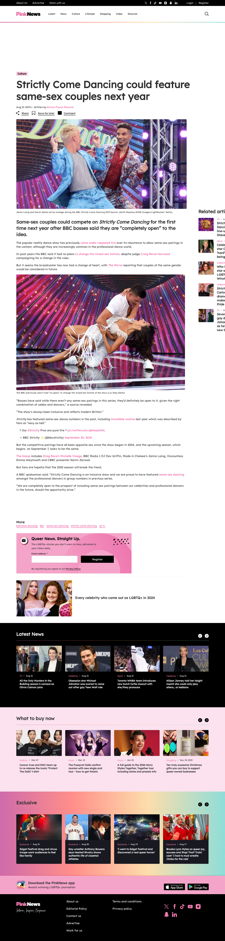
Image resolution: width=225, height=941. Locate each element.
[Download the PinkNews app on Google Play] (198, 887)
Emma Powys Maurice (60, 107)
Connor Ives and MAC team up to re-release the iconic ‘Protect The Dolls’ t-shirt (38, 768)
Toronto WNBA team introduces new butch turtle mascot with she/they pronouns (136, 684)
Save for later (46, 113)
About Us (21, 2)
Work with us (57, 2)
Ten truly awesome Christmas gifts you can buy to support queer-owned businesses (184, 768)
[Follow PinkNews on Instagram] (198, 907)
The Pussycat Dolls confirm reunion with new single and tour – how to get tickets (85, 768)
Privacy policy (122, 908)
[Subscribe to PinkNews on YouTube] (190, 907)
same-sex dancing (171, 474)
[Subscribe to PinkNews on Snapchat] (166, 915)
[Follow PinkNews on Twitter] (166, 907)
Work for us (74, 930)
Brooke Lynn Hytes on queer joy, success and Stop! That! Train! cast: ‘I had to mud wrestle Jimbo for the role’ (185, 854)
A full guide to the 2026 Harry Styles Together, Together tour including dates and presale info (136, 768)
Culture (76, 13)
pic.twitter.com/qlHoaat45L (86, 430)
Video (119, 13)
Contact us (73, 916)
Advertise (38, 2)
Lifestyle (90, 13)
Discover (133, 13)
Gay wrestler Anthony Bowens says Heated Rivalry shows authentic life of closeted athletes (87, 854)
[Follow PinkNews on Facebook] (174, 907)
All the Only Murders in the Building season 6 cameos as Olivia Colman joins (37, 684)
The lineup (23, 456)
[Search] (207, 14)
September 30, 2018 (78, 437)
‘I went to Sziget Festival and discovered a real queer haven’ (136, 850)
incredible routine (123, 419)
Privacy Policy (73, 568)
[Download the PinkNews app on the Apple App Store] (174, 887)
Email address (43, 553)
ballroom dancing (27, 525)
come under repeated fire (98, 242)
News (63, 13)
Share (25, 113)
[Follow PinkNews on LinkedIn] (176, 3)
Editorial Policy (76, 908)
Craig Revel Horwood (155, 254)
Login (190, 2)
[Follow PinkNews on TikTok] (182, 907)
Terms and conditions (126, 901)
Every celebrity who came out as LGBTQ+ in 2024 (115, 598)
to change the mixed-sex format (96, 254)
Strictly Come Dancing (84, 525)
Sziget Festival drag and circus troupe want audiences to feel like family (38, 852)
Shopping (105, 13)
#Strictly (34, 430)
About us (72, 901)
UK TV (102, 525)
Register (204, 2)
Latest (51, 13)
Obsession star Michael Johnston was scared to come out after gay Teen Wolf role (86, 684)
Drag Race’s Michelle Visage (62, 456)
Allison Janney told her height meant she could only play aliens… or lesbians (184, 684)
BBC (42, 525)
